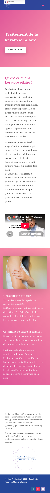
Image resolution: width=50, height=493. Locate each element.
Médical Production (13, 479)
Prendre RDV (15, 49)
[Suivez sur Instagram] (38, 489)
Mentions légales (20, 482)
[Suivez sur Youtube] (43, 489)
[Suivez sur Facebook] (33, 489)
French (11, 2)
